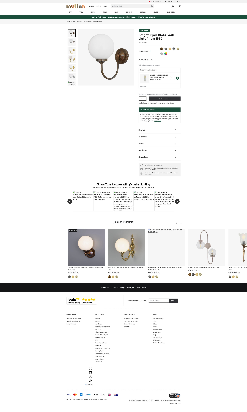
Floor (116, 12)
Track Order (98, 362)
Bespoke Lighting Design (73, 318)
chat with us (170, 103)
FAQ (96, 340)
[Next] (181, 223)
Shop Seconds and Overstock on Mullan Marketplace (122, 17)
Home (68, 21)
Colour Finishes (71, 324)
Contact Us (156, 340)
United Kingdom (155, 1)
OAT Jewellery (157, 337)
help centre (153, 103)
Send (173, 300)
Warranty (98, 345)
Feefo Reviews (157, 329)
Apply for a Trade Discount (137, 288)
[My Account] (174, 6)
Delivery (97, 318)
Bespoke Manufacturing (73, 321)
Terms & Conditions (101, 343)
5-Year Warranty (144, 31)
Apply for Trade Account (131, 318)
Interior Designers (129, 324)
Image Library (99, 359)
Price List (98, 329)
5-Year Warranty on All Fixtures (146, 17)
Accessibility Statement (102, 353)
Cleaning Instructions (101, 332)
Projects (99, 6)
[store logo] (75, 6)
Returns (97, 321)
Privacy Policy (99, 351)
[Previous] (177, 223)
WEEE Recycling (100, 356)
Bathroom (129, 12)
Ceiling (93, 12)
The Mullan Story (158, 318)
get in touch (157, 121)
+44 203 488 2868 (175, 403)
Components (171, 12)
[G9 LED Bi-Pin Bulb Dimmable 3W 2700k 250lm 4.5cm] (144, 78)
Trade (105, 6)
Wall (81, 12)
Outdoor (142, 12)
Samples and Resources (102, 326)
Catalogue (98, 324)
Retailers (126, 326)
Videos (155, 326)
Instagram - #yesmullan (102, 348)
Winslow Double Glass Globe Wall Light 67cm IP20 (204, 267)
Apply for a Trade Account (99, 17)
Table (105, 12)
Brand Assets (157, 332)
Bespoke (91, 6)
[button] (83, 201)
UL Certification (100, 337)
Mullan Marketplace (159, 343)
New (70, 12)
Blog (154, 335)
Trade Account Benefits (131, 321)
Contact (178, 1)
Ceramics (156, 12)
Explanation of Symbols (102, 335)
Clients (155, 324)
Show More (143, 86)
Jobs (154, 321)
